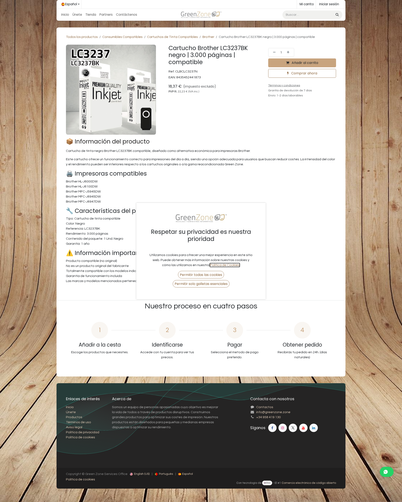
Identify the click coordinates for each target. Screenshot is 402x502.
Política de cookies (80, 479)
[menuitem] (65, 15)
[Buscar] (336, 14)
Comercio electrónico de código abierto (309, 482)
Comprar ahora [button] (303, 73)
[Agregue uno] (289, 52)
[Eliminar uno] (273, 52)
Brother (208, 37)
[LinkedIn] (313, 428)
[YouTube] (303, 428)
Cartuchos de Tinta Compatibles (172, 37)
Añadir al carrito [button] (304, 62)
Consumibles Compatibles (122, 37)
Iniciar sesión (329, 4)
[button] (201, 274)
